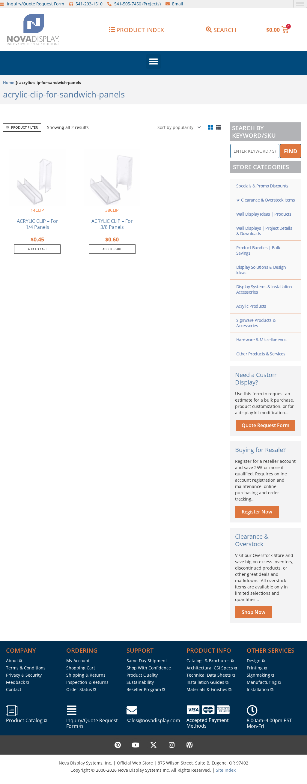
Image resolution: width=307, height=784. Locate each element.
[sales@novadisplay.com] (132, 710)
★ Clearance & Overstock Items (265, 200)
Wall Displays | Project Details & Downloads (264, 230)
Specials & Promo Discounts (262, 186)
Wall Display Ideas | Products (263, 214)
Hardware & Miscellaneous (261, 340)
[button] (153, 61)
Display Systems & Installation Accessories (264, 289)
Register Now (257, 511)
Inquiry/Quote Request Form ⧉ (92, 723)
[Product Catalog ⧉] (11, 710)
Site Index (226, 770)
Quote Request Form (265, 425)
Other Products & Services (260, 354)
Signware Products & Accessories (256, 322)
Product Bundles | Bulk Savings (258, 250)
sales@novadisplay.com (153, 720)
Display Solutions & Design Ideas (261, 269)
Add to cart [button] (37, 249)
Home (8, 82)
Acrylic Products (251, 306)
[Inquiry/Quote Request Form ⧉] (71, 710)
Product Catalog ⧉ (26, 720)
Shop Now (253, 612)
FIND (290, 151)
